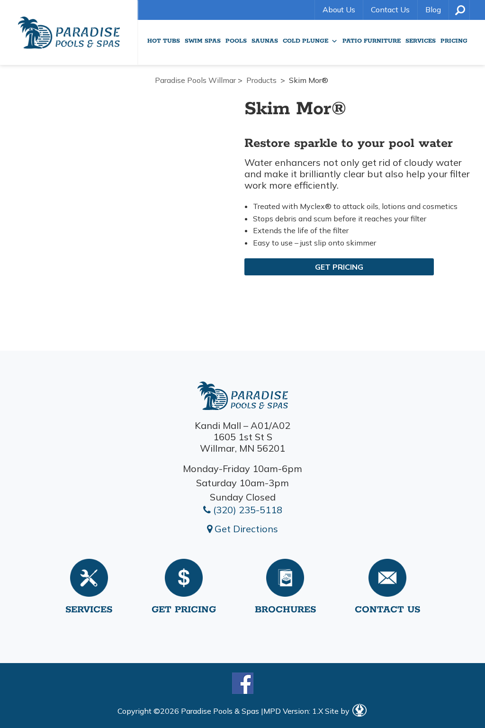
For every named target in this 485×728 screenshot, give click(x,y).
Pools (236, 41)
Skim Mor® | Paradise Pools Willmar (68, 32)
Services (420, 41)
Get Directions (245, 529)
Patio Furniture (371, 41)
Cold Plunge (305, 41)
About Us (339, 9)
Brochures (285, 610)
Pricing (453, 41)
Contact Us (390, 9)
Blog (433, 9)
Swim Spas (203, 41)
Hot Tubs (163, 41)
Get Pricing (339, 267)
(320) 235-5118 (246, 510)
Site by (338, 711)
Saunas (264, 41)
